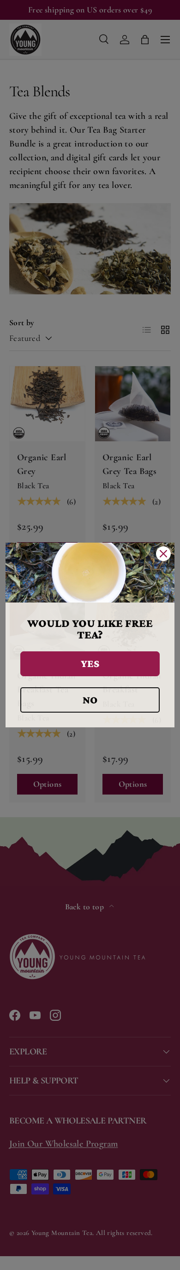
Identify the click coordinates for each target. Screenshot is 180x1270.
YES (90, 663)
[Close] (163, 554)
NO (90, 700)
